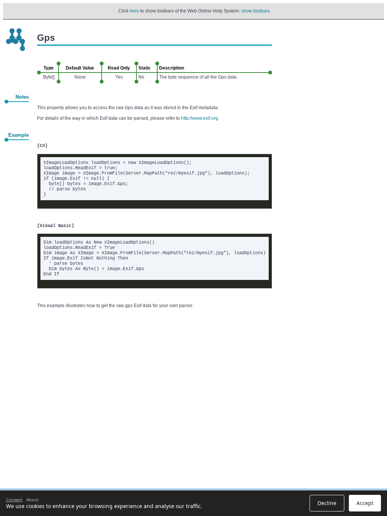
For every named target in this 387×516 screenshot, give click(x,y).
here (134, 11)
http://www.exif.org (199, 118)
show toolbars (255, 11)
